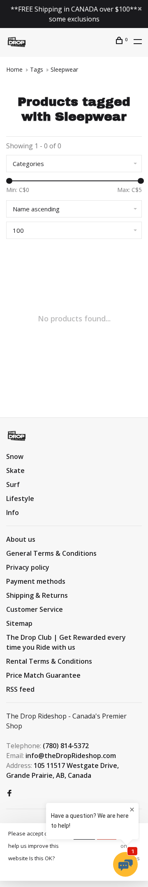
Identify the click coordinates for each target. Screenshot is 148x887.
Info (12, 512)
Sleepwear (64, 69)
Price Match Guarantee (43, 675)
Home (14, 69)
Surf (13, 484)
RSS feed (20, 689)
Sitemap (19, 623)
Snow (14, 456)
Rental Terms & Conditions (49, 661)
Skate (15, 470)
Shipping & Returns (37, 595)
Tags (36, 69)
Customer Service (34, 609)
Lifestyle (20, 498)
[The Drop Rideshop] (16, 436)
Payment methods (35, 581)
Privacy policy (27, 567)
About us (20, 539)
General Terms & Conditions (51, 553)
